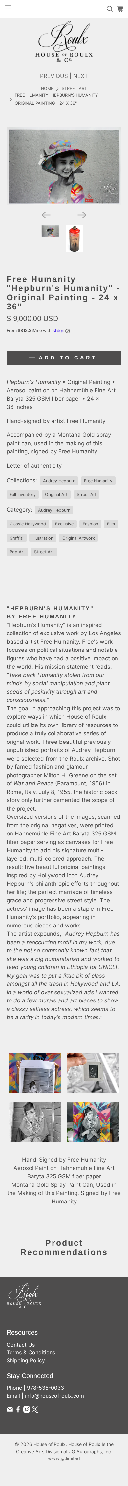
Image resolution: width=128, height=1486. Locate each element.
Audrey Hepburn (59, 480)
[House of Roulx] (64, 41)
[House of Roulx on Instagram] (26, 1410)
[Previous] (46, 215)
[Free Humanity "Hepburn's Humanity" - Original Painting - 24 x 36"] (64, 166)
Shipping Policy (26, 1360)
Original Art (56, 494)
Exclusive (64, 524)
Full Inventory (23, 494)
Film (111, 524)
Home (47, 89)
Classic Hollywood (28, 524)
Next (80, 76)
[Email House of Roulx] (10, 1410)
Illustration (42, 538)
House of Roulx (49, 1444)
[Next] (82, 215)
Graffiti (16, 538)
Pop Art (17, 551)
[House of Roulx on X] (35, 1410)
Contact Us (21, 1344)
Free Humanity (98, 480)
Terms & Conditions (31, 1352)
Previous (54, 76)
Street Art (74, 89)
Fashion (90, 524)
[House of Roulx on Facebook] (18, 1410)
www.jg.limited (64, 1458)
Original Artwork (78, 538)
